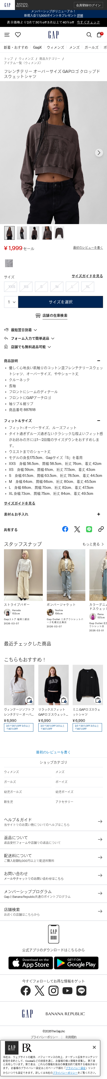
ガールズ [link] (92, 47)
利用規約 (70, 1037)
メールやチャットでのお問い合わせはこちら (34, 879)
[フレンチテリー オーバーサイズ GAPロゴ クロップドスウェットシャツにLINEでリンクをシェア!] (89, 530)
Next (99, 153)
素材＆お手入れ (16, 514)
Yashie (59, 610)
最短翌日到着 (21, 330)
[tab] (53, 329)
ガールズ (10, 782)
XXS (11, 287)
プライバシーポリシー (44, 1037)
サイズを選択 (61, 302)
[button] (88, 5)
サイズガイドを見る (87, 276)
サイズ (9, 277)
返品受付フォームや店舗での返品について (32, 843)
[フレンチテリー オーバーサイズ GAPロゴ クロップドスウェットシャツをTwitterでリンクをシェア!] (77, 530)
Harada (16, 610)
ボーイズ (61, 782)
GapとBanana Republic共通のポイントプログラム (37, 897)
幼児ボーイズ (64, 792)
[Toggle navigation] (7, 35)
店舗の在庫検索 (55, 315)
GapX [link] (37, 47)
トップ (8, 59)
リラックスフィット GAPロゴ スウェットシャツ (52, 712)
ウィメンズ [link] (55, 47)
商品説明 (11, 361)
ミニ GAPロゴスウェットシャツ (86, 712)
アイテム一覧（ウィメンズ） (23, 63)
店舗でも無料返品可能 (28, 347)
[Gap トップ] (53, 34)
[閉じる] (94, 1047)
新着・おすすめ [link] (16, 47)
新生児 (8, 802)
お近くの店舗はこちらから (22, 915)
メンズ (59, 772)
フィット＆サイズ (18, 421)
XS (26, 287)
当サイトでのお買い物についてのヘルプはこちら (37, 825)
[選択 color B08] (9, 263)
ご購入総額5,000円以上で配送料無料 (29, 861)
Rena (101, 614)
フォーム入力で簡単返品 (30, 338)
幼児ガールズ (13, 792)
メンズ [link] (74, 47)
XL (88, 287)
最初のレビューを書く (88, 248)
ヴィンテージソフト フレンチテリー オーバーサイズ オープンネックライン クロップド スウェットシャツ (19, 712)
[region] (50, 1058)
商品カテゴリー (49, 59)
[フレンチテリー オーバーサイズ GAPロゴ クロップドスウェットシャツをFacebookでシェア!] (65, 530)
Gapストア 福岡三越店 (17, 619)
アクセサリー (64, 802)
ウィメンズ (26, 59)
